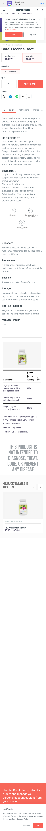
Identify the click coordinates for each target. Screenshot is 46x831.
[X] (4, 96)
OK (38, 825)
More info (26, 825)
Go (14, 35)
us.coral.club (12, 29)
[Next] (40, 487)
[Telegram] (10, 96)
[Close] (3, 3)
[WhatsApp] (16, 96)
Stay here (32, 35)
